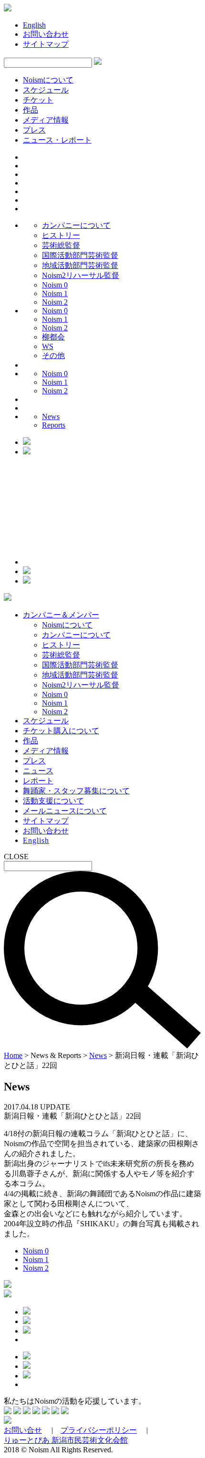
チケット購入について (61, 731)
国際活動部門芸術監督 (80, 255)
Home (13, 1055)
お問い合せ (23, 1430)
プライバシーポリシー (99, 1430)
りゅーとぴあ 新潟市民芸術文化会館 (66, 1440)
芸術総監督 (61, 245)
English (34, 25)
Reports (53, 425)
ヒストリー (61, 235)
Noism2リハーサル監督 (80, 275)
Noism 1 (55, 293)
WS (47, 346)
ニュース (38, 771)
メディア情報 (46, 120)
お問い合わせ (46, 34)
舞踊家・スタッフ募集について (76, 791)
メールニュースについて (65, 811)
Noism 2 (55, 302)
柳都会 (53, 337)
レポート (38, 781)
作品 (30, 110)
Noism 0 (55, 285)
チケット (38, 100)
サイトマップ (46, 44)
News (51, 416)
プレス (34, 130)
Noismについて (48, 80)
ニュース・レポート (57, 140)
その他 (53, 355)
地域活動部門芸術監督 (80, 265)
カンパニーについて (76, 225)
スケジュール (46, 90)
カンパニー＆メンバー (61, 615)
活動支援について (53, 801)
